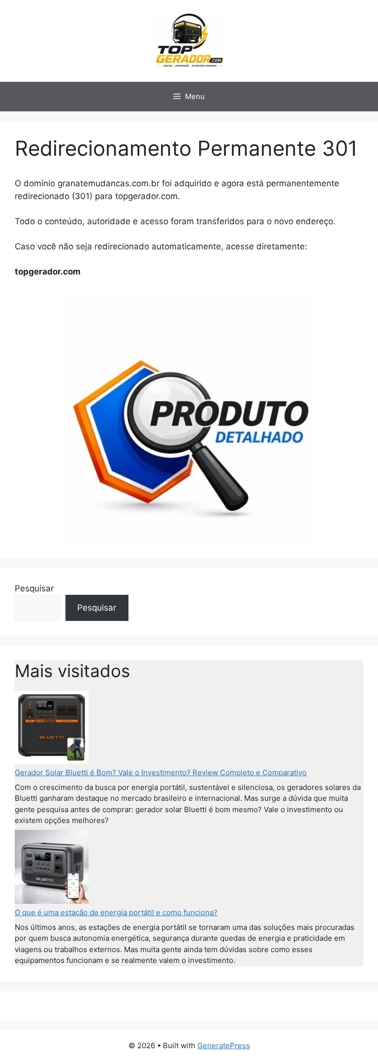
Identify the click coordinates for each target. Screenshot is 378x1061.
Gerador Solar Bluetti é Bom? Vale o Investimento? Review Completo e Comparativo (161, 772)
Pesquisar (34, 588)
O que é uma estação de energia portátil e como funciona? (116, 912)
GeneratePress (223, 1045)
